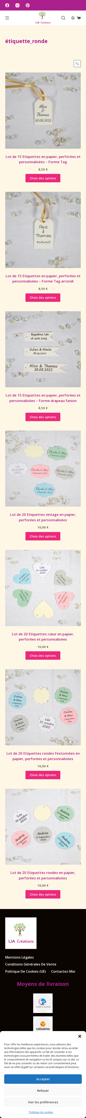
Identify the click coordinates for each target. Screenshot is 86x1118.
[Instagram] (17, 5)
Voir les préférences (43, 1102)
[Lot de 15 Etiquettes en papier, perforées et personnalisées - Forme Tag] (43, 110)
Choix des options (43, 178)
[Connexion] (73, 18)
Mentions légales (19, 957)
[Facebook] (7, 5)
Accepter (43, 1079)
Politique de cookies (41, 1112)
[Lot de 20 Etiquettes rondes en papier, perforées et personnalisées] (43, 827)
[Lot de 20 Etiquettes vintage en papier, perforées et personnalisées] (43, 469)
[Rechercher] (63, 18)
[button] (80, 1036)
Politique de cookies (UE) (25, 971)
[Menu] (7, 18)
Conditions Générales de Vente (30, 964)
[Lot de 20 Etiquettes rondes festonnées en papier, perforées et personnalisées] (43, 707)
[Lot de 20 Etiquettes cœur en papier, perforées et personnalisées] (43, 588)
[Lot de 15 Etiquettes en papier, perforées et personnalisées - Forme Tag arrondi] (43, 230)
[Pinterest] (28, 5)
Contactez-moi (63, 971)
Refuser (43, 1090)
